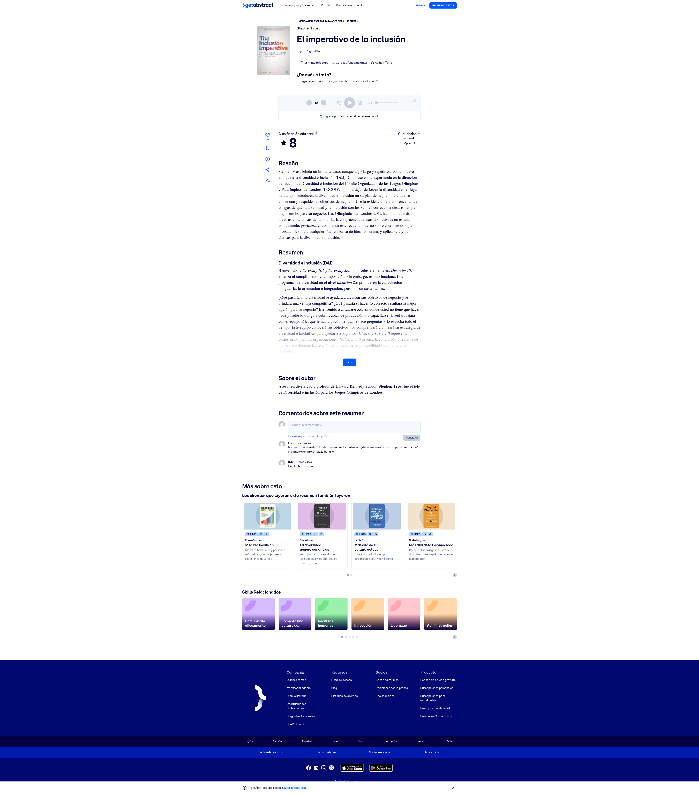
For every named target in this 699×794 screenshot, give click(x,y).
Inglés (249, 741)
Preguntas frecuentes (301, 716)
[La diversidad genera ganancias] (322, 516)
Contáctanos (295, 724)
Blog (334, 688)
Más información (295, 787)
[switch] (349, 102)
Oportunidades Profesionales (296, 706)
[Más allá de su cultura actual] (377, 516)
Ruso (334, 741)
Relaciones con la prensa (392, 688)
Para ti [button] (325, 5)
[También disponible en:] (267, 180)
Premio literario (297, 696)
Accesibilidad (432, 752)
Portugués (391, 741)
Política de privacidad (271, 752)
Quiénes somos (296, 680)
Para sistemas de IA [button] (349, 5)
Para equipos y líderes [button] (296, 5)
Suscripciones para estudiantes (432, 698)
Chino (361, 741)
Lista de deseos (341, 680)
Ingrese (328, 116)
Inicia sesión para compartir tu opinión (307, 436)
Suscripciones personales (436, 688)
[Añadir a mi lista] (267, 159)
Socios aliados (385, 696)
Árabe (450, 741)
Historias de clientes (344, 696)
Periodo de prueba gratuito (438, 680)
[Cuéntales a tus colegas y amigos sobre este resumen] (267, 170)
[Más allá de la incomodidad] (431, 516)
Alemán (277, 741)
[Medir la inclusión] (267, 516)
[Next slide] (455, 575)
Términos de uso (326, 752)
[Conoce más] (316, 132)
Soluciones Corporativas (436, 716)
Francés (421, 741)
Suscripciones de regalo (435, 708)
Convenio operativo (380, 752)
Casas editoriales (387, 680)
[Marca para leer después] (267, 148)
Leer (349, 362)
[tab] (348, 575)
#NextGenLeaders (299, 688)
